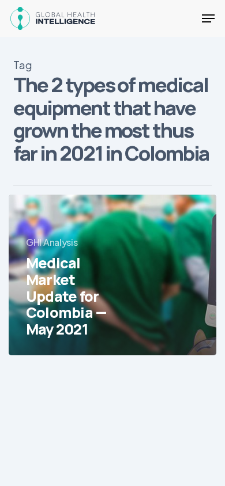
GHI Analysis (51, 242)
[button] (208, 18)
